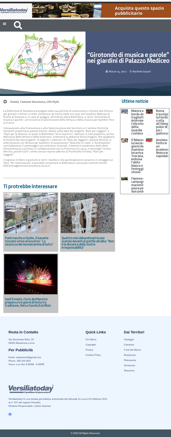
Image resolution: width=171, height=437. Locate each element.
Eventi (14, 101)
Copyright (91, 344)
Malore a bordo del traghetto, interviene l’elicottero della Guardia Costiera (139, 122)
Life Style (53, 101)
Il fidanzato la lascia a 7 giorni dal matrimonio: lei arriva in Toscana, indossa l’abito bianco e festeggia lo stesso (140, 156)
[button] (4, 24)
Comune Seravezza (32, 101)
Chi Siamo (91, 339)
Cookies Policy (93, 355)
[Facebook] (10, 414)
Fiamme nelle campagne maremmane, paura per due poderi (140, 185)
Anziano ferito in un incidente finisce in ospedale (162, 148)
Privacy (89, 349)
